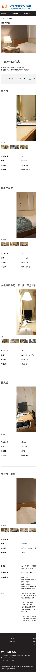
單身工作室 (22, 79)
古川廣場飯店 (9, 652)
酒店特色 (12, 641)
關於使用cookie (12, 668)
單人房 (11, 79)
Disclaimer (3, 668)
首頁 (12, 638)
